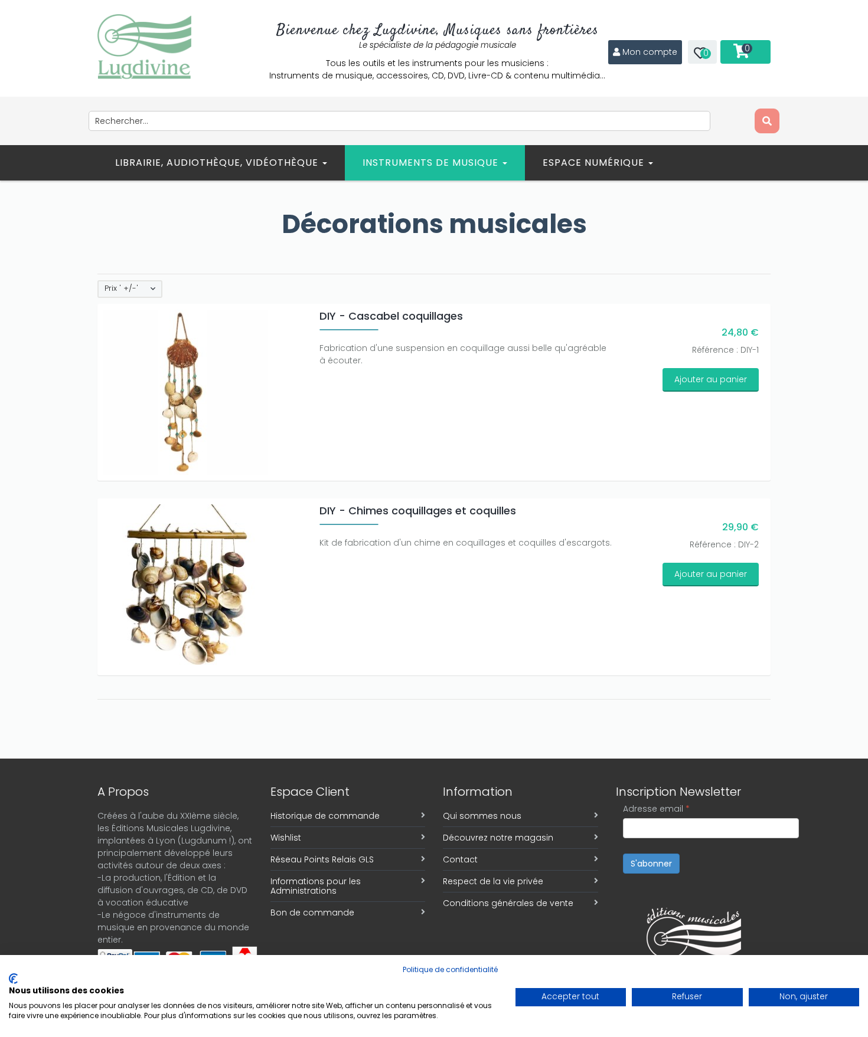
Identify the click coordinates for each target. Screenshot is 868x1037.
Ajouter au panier (710, 379)
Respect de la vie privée (493, 881)
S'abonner (651, 863)
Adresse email (656, 809)
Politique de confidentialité (450, 969)
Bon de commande (312, 912)
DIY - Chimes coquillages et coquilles (417, 510)
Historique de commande (325, 816)
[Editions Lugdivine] (144, 46)
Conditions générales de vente (508, 903)
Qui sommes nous (482, 816)
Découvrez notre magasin (498, 838)
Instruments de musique (432, 162)
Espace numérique (595, 162)
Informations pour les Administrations (315, 886)
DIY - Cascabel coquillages (391, 316)
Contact (460, 859)
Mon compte (649, 52)
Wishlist (285, 838)
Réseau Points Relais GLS (322, 859)
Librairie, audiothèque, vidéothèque (218, 162)
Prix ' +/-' (121, 288)
